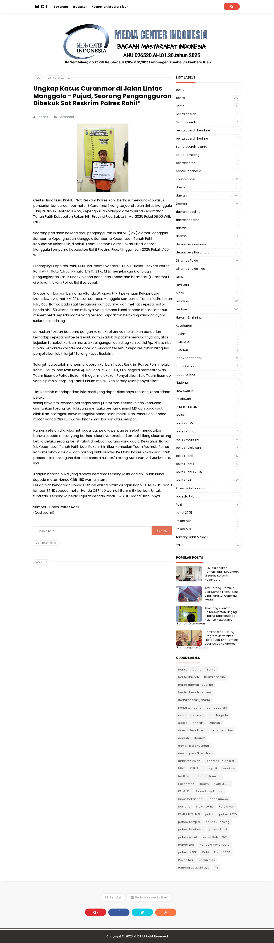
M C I (137, 936)
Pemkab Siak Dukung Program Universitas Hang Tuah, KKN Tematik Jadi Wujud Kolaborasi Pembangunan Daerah (207, 640)
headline (182, 301)
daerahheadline (188, 220)
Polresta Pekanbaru (190, 488)
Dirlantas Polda (187, 260)
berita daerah (186, 114)
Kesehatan (184, 325)
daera (180, 187)
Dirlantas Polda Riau (190, 269)
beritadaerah (185, 163)
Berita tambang (188, 155)
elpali (180, 293)
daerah (181, 195)
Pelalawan (183, 399)
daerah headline (188, 212)
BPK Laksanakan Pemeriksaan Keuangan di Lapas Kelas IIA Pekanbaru (222, 574)
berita (180, 98)
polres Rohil (184, 456)
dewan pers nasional (191, 244)
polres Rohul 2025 (189, 472)
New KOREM (184, 391)
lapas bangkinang (189, 358)
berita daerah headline (193, 130)
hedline (181, 309)
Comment (66, 117)
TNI (178, 545)
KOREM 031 (183, 342)
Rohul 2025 (184, 513)
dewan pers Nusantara (193, 252)
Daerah (181, 203)
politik (180, 415)
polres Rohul (185, 464)
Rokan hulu (184, 529)
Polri (179, 504)
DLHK (179, 277)
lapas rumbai (185, 374)
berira (180, 90)
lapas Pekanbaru (188, 366)
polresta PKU (185, 496)
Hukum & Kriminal (189, 317)
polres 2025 (184, 423)
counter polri (185, 179)
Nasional (182, 382)
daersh (181, 228)
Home (39, 77)
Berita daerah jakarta (191, 147)
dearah (181, 236)
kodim (180, 334)
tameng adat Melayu (192, 537)
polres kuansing (187, 439)
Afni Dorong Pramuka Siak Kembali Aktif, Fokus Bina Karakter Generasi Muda (221, 594)
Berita (180, 106)
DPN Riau (182, 285)
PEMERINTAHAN (186, 407)
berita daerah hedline (192, 138)
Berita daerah (186, 122)
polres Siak (184, 480)
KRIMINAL (182, 350)
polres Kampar (187, 431)
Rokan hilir (183, 521)
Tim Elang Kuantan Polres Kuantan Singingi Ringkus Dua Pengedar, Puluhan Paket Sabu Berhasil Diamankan (207, 616)
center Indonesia (188, 171)
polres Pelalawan (188, 447)
